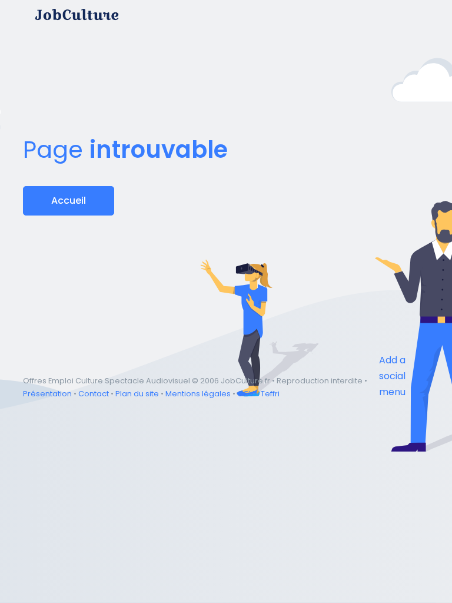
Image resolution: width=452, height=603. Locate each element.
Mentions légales (198, 394)
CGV (245, 394)
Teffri (270, 394)
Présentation (47, 394)
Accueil (68, 200)
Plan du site (137, 394)
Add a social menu (392, 376)
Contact (93, 394)
